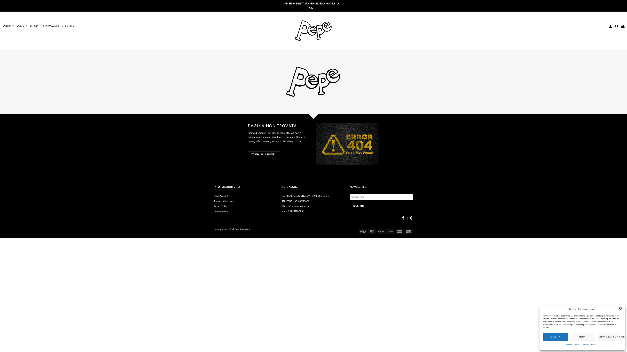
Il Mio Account (221, 196)
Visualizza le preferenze (610, 336)
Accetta (555, 336)
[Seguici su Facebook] (403, 218)
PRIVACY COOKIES (573, 344)
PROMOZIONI (51, 26)
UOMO (20, 26)
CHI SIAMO (68, 26)
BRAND (34, 26)
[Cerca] (616, 26)
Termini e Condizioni (223, 201)
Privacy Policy (220, 206)
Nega (582, 336)
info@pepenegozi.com (299, 206)
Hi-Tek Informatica (241, 229)
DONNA (7, 26)
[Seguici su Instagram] (410, 218)
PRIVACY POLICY (590, 344)
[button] (620, 309)
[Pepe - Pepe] (313, 31)
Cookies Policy (221, 211)
